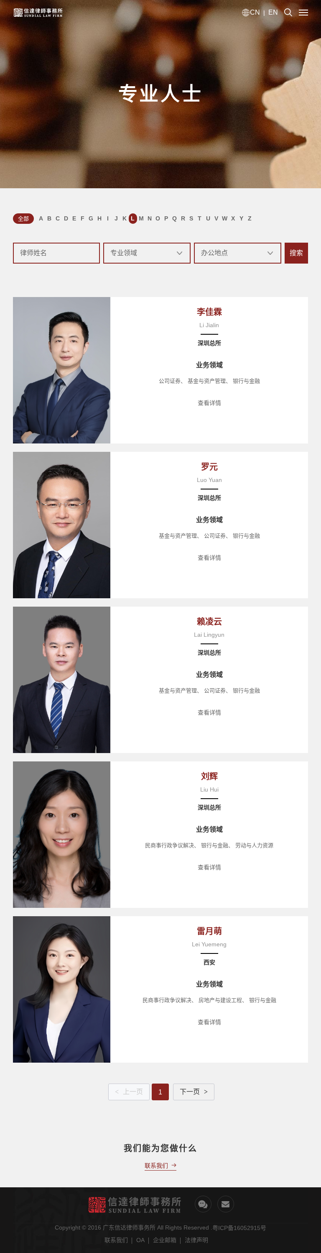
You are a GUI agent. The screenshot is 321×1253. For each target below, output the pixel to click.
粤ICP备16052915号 (239, 1228)
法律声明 (196, 1240)
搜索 (296, 252)
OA (140, 1240)
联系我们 (116, 1240)
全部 (23, 218)
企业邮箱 (164, 1240)
